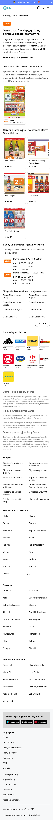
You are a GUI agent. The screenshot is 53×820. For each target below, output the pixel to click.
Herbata (32, 559)
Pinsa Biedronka (10, 679)
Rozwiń (42, 324)
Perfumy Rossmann (38, 686)
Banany (32, 523)
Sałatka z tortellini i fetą (12, 500)
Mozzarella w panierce (39, 499)
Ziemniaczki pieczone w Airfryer (13, 486)
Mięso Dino (8, 672)
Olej (28, 574)
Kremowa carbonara (12, 477)
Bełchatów (37, 316)
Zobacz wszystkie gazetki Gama (18, 57)
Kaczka (32, 566)
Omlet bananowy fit (38, 491)
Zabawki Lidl (34, 693)
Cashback (7, 789)
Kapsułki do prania (37, 530)
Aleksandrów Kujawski (38, 296)
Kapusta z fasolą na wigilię (38, 478)
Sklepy (8, 16)
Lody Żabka (34, 672)
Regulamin (8, 758)
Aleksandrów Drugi (12, 296)
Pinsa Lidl (7, 665)
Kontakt (6, 768)
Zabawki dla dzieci (11, 605)
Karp (5, 597)
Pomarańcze (35, 633)
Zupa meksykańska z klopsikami (38, 464)
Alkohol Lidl (8, 686)
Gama (15, 16)
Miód (5, 641)
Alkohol (6, 612)
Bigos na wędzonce (37, 470)
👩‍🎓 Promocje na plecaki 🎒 (26, 2)
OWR (5, 763)
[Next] (51, 2)
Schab (32, 641)
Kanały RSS (34, 815)
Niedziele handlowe (11, 799)
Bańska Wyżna (12, 309)
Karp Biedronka (10, 693)
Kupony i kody (9, 779)
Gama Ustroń (23, 16)
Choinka (7, 590)
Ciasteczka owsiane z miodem (13, 464)
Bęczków (10, 316)
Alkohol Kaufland (37, 679)
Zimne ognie (34, 619)
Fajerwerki (33, 590)
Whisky (6, 552)
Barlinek (36, 309)
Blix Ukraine (8, 794)
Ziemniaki (7, 537)
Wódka (6, 573)
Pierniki (32, 648)
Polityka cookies (10, 752)
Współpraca (8, 742)
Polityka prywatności (12, 747)
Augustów (36, 302)
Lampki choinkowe (11, 619)
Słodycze (7, 626)
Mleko (5, 516)
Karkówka (7, 530)
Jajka (31, 626)
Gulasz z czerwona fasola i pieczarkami (38, 486)
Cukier (6, 523)
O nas (5, 737)
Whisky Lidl (8, 701)
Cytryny (6, 648)
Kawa (5, 559)
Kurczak (6, 566)
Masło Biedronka (36, 665)
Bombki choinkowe (37, 612)
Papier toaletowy (36, 544)
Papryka (6, 544)
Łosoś (31, 537)
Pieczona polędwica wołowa (12, 493)
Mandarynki (8, 633)
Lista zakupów (9, 784)
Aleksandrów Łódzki (12, 303)
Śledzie (32, 605)
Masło (32, 516)
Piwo (31, 552)
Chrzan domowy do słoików (11, 471)
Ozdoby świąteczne (38, 597)
